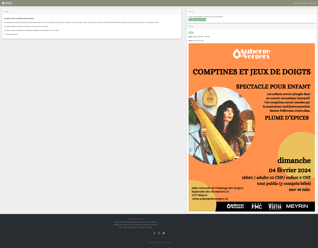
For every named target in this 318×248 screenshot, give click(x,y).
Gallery (311, 3)
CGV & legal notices (159, 238)
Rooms (296, 3)
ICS (191, 19)
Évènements (303, 3)
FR (315, 3)
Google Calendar (199, 19)
